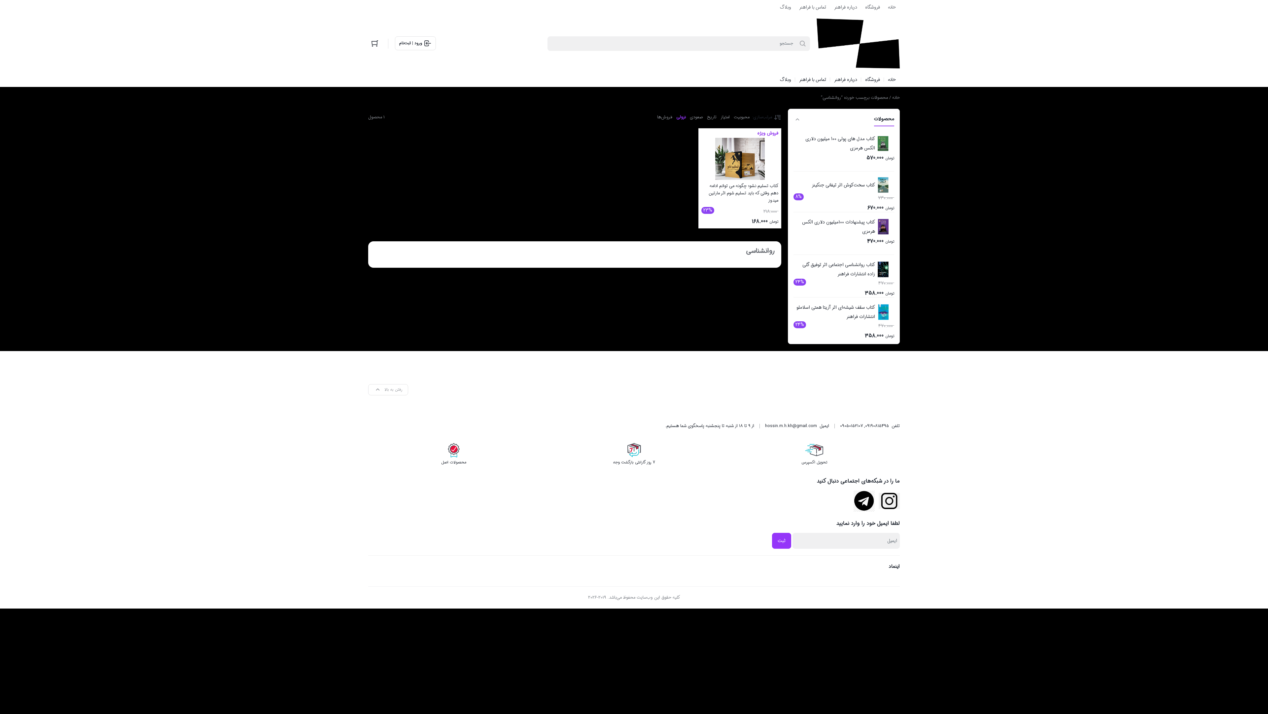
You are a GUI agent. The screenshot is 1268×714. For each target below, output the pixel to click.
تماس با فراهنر (812, 7)
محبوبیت (742, 117)
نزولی (681, 117)
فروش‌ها (664, 117)
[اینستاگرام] (889, 501)
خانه (892, 7)
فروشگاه (872, 7)
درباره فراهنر (845, 7)
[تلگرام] (864, 501)
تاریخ (712, 117)
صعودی (696, 117)
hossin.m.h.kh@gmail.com (791, 425)
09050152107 (851, 425)
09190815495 (877, 425)
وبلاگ (785, 7)
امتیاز (725, 117)
